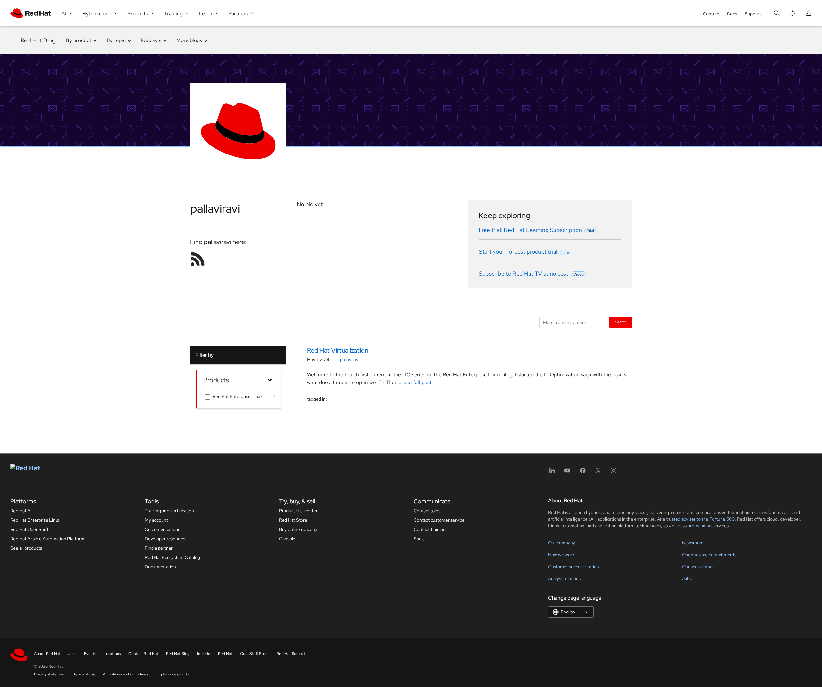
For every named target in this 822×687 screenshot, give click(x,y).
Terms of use (84, 674)
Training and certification (169, 511)
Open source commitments (709, 555)
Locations (112, 653)
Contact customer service (439, 520)
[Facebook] (583, 472)
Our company (561, 543)
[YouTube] (567, 472)
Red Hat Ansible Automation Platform (47, 539)
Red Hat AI (20, 511)
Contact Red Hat (143, 653)
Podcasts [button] (151, 40)
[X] (598, 472)
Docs (732, 14)
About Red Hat (47, 653)
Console (711, 14)
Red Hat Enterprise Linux (238, 396)
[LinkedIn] (552, 472)
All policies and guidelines (125, 674)
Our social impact (699, 566)
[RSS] (198, 259)
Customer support (163, 529)
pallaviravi (349, 359)
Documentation (160, 566)
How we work (561, 555)
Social (419, 539)
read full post (416, 382)
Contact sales (427, 511)
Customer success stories (573, 566)
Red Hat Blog (38, 40)
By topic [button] (116, 40)
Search (621, 322)
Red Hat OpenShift (29, 529)
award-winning (697, 526)
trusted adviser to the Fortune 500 (700, 519)
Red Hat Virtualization (337, 350)
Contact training (430, 529)
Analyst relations (564, 578)
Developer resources (165, 539)
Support (753, 14)
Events (90, 653)
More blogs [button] (189, 40)
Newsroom (693, 543)
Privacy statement (50, 674)
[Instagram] (613, 472)
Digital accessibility (172, 674)
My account (156, 520)
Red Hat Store (293, 520)
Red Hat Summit (290, 653)
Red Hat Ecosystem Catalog (172, 557)
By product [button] (78, 40)
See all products (26, 548)
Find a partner (159, 548)
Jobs (687, 578)
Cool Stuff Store (254, 653)
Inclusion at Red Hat (214, 653)
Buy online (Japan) (298, 529)
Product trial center (298, 511)
